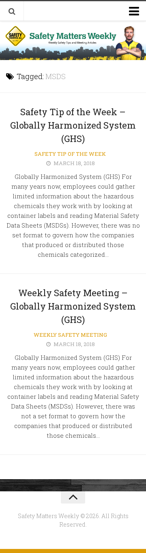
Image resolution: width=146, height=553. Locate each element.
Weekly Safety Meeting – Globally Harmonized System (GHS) (73, 306)
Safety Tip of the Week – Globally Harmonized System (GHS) (73, 125)
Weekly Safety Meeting (70, 334)
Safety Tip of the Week (70, 153)
